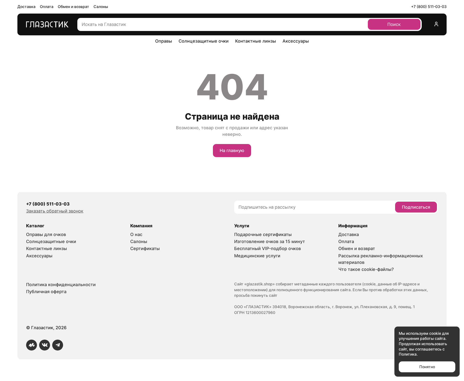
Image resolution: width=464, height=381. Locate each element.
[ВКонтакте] (44, 345)
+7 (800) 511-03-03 (429, 6)
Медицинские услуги (257, 255)
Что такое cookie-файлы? (366, 269)
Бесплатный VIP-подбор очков (267, 248)
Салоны (101, 6)
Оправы (163, 41)
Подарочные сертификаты (263, 234)
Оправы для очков (46, 234)
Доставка (26, 6)
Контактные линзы (255, 41)
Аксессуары (296, 41)
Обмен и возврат (73, 6)
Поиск (394, 24)
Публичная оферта (46, 291)
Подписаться (416, 207)
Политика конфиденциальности (61, 284)
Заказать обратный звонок (54, 210)
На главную (232, 150)
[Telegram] (57, 345)
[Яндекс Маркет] (31, 345)
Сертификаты (145, 248)
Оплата (46, 6)
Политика (408, 354)
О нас (136, 234)
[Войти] (436, 24)
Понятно (427, 367)
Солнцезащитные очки (204, 41)
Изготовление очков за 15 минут (269, 241)
